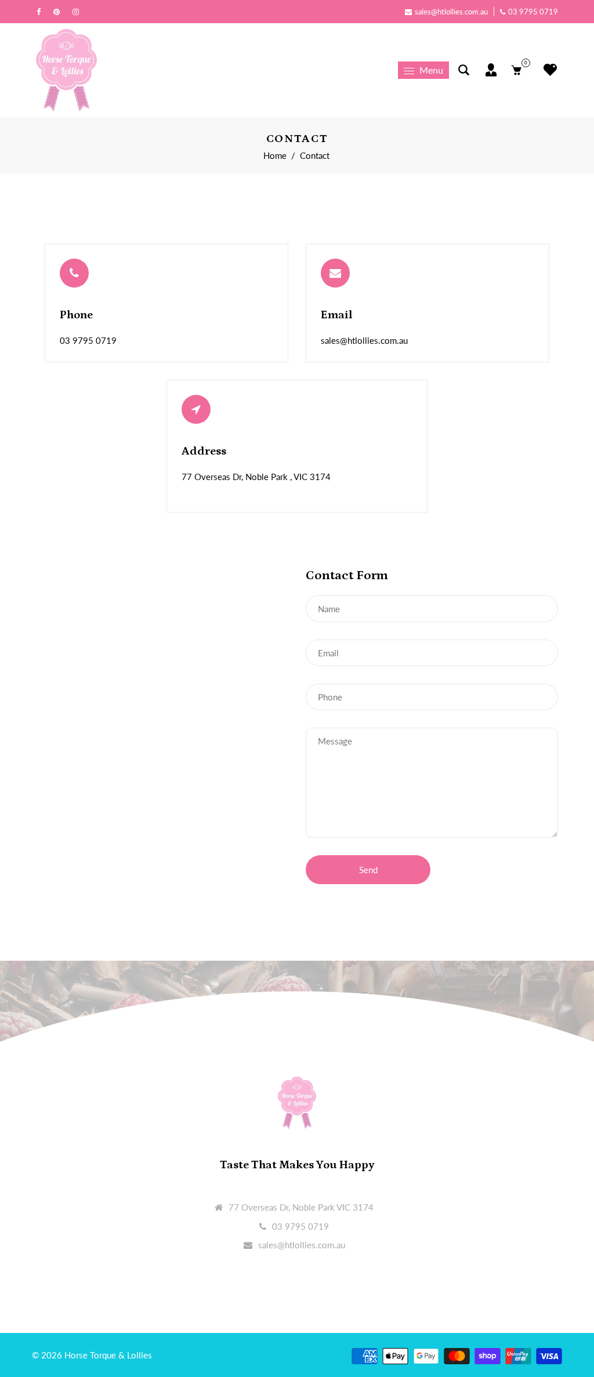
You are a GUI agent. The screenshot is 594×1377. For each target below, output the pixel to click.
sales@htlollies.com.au (451, 11)
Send (368, 869)
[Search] (464, 70)
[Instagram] (79, 12)
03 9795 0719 (533, 11)
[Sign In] (491, 70)
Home (275, 155)
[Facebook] (41, 12)
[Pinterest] (59, 12)
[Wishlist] (547, 70)
